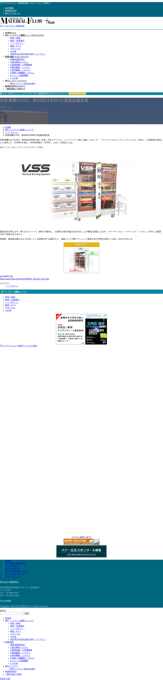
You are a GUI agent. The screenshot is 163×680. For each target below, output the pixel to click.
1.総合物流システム (19, 62)
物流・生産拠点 (17, 41)
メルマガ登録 (11, 566)
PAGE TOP (5, 679)
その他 (13, 51)
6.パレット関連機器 (19, 75)
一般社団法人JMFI (13, 674)
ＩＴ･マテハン (16, 43)
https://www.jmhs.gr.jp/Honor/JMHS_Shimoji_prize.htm (24, 279)
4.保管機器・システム (20, 70)
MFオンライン (11, 666)
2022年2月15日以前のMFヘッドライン (28, 54)
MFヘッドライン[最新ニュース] (19, 621)
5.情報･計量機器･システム (22, 73)
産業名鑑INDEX (17, 59)
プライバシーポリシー (15, 574)
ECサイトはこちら (77, 93)
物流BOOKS (10, 11)
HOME (8, 561)
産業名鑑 (9, 642)
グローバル (15, 49)
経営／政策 (15, 38)
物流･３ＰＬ (15, 46)
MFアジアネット (12, 13)
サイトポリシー (12, 577)
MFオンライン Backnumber (22, 83)
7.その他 (14, 78)
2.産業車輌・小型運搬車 (21, 65)
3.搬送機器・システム (20, 67)
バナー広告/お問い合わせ (16, 571)
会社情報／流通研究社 (15, 563)
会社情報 (9, 8)
